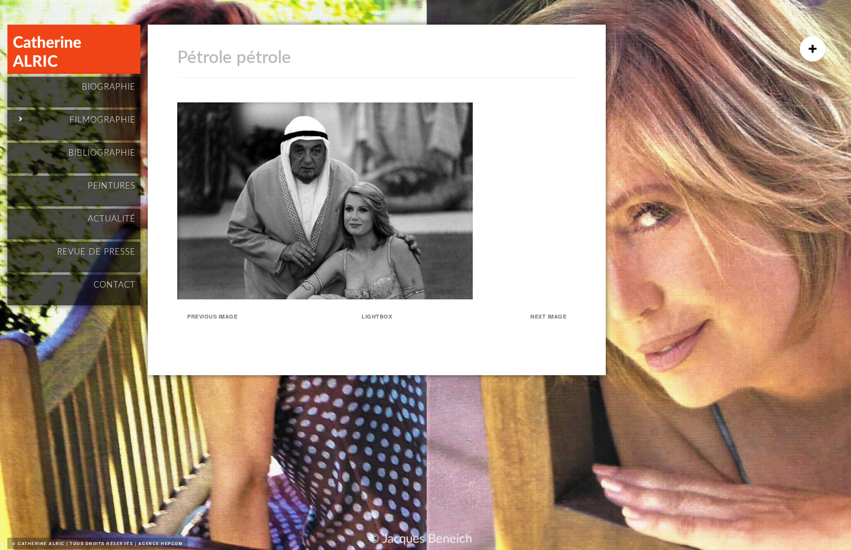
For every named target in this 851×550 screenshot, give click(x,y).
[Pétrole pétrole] (325, 296)
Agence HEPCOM (160, 543)
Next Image (548, 316)
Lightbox (376, 316)
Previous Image (212, 316)
